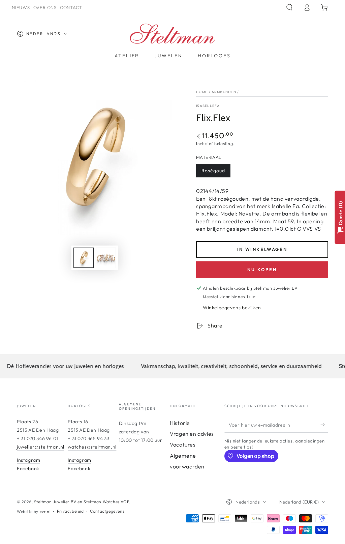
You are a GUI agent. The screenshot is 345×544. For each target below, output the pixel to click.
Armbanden (224, 92)
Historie (180, 423)
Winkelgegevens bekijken (232, 308)
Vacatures (182, 444)
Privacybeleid (70, 511)
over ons (45, 7)
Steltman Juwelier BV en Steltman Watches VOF (81, 501)
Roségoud (213, 171)
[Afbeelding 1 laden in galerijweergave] (83, 258)
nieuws (21, 7)
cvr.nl (45, 511)
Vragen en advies (192, 433)
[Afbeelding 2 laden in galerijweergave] (106, 258)
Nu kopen (262, 269)
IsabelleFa (208, 106)
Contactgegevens (107, 511)
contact (71, 7)
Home (202, 92)
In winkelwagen (262, 249)
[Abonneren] (324, 425)
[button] (289, 7)
